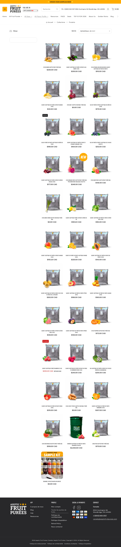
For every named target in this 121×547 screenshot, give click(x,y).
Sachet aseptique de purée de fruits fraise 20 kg (51, 378)
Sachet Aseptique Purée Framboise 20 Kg (50, 341)
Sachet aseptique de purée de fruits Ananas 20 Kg (99, 265)
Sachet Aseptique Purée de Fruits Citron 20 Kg (75, 190)
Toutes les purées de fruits (58, 511)
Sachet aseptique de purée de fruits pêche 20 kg (75, 265)
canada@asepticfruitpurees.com (105, 519)
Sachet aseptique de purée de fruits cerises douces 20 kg (51, 153)
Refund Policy (56, 524)
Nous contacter (57, 527)
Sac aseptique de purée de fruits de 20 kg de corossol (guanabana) (99, 342)
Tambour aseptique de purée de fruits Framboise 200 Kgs (76, 416)
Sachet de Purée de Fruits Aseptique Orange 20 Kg (74, 228)
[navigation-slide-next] (116, 16)
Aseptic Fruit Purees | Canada (44, 540)
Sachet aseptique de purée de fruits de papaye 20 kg (99, 228)
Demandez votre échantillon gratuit (51, 454)
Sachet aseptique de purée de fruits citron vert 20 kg (99, 190)
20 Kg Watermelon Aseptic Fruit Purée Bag (51, 416)
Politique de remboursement (38, 543)
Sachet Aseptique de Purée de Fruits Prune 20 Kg (75, 303)
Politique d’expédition (85, 543)
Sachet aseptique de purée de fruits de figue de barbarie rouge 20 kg (76, 342)
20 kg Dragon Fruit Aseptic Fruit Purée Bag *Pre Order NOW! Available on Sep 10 (75, 153)
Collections (61, 22)
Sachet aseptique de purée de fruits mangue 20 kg (51, 228)
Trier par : (74, 31)
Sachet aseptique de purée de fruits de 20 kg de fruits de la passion (52, 266)
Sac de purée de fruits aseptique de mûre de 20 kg (100, 77)
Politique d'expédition (59, 520)
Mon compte (55, 507)
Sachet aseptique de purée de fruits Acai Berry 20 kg (75, 39)
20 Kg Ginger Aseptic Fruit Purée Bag (50, 39)
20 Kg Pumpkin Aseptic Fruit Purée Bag (100, 303)
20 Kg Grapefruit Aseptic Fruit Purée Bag (99, 152)
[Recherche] (57, 9)
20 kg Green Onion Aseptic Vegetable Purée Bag (51, 190)
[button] (15, 16)
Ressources (34, 516)
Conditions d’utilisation (70, 543)
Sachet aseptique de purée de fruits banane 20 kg (51, 77)
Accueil (50, 22)
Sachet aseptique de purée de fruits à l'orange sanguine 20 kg (75, 116)
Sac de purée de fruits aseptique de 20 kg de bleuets (98, 116)
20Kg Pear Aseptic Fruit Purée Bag (100, 416)
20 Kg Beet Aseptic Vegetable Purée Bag (76, 77)
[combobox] (50, 9)
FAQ (31, 513)
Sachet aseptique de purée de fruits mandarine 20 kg (99, 378)
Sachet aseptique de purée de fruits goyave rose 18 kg (51, 303)
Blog (32, 510)
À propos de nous (36, 507)
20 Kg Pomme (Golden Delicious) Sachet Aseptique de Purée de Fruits (100, 40)
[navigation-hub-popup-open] (4, 9)
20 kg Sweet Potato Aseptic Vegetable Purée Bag (75, 378)
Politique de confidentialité (56, 516)
